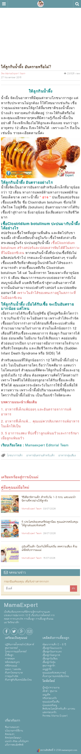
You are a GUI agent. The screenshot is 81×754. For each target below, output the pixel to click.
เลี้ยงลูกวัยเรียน (50, 658)
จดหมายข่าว (17, 572)
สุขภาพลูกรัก (48, 665)
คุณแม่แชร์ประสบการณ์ (54, 672)
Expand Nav (4, 4)
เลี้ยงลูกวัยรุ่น (48, 662)
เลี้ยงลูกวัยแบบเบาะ (52, 648)
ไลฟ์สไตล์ (48, 680)
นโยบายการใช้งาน (14, 730)
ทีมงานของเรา (12, 727)
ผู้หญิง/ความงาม (51, 687)
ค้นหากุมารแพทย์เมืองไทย (55, 676)
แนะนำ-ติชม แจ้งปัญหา (17, 741)
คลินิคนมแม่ (11, 665)
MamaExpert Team (15, 73)
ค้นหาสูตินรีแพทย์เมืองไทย (18, 680)
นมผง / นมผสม (13, 669)
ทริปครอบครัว (49, 698)
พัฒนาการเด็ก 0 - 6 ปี (54, 644)
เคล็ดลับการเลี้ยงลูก (55, 637)
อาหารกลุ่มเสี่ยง (67, 455)
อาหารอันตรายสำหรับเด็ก (40, 455)
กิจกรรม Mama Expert (55, 716)
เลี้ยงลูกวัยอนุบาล (51, 655)
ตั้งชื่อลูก (9, 655)
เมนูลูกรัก (47, 669)
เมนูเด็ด (46, 694)
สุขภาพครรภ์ (11, 648)
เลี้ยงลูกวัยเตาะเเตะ (52, 651)
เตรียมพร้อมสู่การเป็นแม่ (19, 477)
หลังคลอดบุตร (12, 662)
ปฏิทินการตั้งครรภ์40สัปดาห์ (19, 644)
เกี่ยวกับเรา (12, 720)
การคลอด (10, 658)
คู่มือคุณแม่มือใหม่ (15, 487)
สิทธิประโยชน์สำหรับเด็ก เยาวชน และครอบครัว (58, 710)
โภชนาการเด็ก (15, 455)
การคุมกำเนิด (11, 676)
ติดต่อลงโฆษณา (13, 738)
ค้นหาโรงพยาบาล (14, 672)
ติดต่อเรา (9, 734)
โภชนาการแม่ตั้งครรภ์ (16, 651)
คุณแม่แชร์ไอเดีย (50, 701)
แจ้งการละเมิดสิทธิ (14, 745)
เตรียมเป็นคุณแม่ (16, 637)
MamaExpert (40, 4)
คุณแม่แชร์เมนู (49, 705)
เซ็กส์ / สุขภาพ (49, 691)
